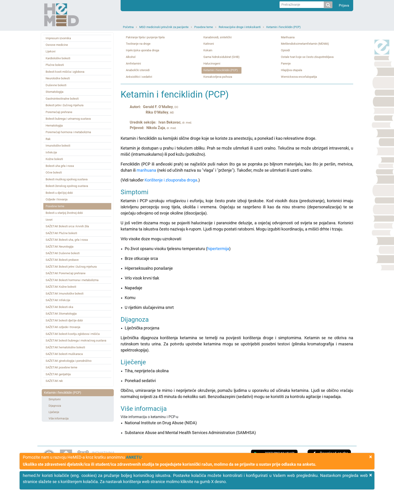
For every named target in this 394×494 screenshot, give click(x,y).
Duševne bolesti (56, 85)
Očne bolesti (54, 172)
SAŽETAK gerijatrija (58, 374)
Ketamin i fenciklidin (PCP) (283, 27)
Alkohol (130, 57)
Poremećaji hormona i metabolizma (68, 132)
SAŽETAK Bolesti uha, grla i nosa (67, 239)
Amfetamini (133, 63)
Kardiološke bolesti (58, 58)
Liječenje (54, 412)
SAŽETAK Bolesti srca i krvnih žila (67, 226)
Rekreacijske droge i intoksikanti (240, 27)
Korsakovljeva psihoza (217, 76)
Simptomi (55, 399)
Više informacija (59, 418)
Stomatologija (54, 91)
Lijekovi (50, 51)
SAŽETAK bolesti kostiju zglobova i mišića (73, 334)
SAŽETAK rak (54, 381)
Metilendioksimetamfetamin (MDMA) (305, 43)
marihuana (146, 170)
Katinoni (208, 43)
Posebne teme (203, 27)
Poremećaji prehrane (59, 112)
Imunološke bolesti (58, 145)
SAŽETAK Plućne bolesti (61, 233)
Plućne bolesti (55, 65)
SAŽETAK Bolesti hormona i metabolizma (72, 280)
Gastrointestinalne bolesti (62, 98)
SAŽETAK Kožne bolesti (61, 286)
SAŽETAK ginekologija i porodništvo (68, 360)
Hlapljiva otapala (291, 70)
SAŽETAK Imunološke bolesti (64, 293)
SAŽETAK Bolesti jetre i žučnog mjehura (71, 266)
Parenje (286, 63)
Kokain (207, 50)
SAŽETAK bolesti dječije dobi (64, 320)
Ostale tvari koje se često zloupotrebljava (307, 57)
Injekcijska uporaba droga (142, 50)
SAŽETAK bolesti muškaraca (64, 354)
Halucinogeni (211, 63)
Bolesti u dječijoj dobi (59, 192)
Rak (48, 139)
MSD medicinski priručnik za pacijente (164, 27)
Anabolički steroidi (138, 70)
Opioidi (285, 50)
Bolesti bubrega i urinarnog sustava (68, 118)
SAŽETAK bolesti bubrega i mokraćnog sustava (76, 340)
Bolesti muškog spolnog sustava (67, 179)
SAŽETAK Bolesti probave (62, 259)
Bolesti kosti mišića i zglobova (65, 71)
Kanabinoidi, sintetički (217, 37)
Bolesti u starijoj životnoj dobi (64, 213)
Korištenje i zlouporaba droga (171, 180)
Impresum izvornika (58, 38)
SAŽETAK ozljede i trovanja (63, 327)
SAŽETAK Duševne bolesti (63, 253)
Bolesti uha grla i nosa (60, 166)
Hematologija (54, 125)
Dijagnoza (55, 405)
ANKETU (134, 457)
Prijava (344, 5)
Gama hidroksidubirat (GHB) (221, 57)
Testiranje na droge (138, 43)
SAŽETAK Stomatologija (61, 313)
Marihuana (288, 37)
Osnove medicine (57, 45)
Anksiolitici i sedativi (139, 76)
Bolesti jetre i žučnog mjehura (64, 105)
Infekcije (51, 152)
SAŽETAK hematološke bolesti (65, 347)
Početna (128, 27)
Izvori (49, 219)
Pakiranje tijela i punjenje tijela (145, 37)
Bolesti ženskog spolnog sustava (67, 186)
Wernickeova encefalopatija (299, 76)
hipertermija (218, 248)
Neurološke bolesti (58, 78)
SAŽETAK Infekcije (58, 300)
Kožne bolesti (54, 159)
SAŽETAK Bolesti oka (59, 307)
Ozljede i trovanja (56, 199)
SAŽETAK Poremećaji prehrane (66, 273)
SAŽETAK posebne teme (61, 367)
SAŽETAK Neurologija (59, 246)
